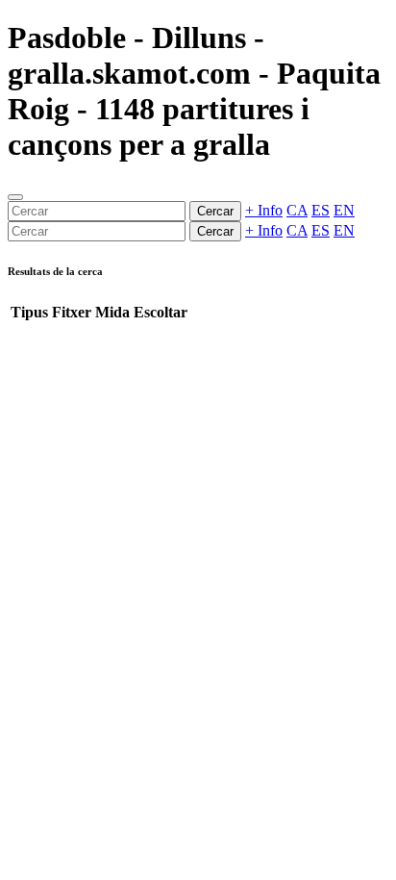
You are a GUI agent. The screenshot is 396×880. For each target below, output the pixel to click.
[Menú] (15, 197)
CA (297, 210)
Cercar (215, 211)
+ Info (264, 210)
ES (320, 210)
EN (344, 210)
